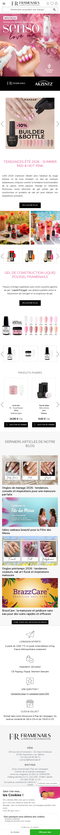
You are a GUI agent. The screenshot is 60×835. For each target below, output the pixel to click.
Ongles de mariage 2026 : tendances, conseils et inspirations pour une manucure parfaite (29, 491)
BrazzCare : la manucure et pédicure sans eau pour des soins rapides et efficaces (27, 612)
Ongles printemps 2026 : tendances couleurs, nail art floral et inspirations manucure (25, 572)
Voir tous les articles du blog (30, 622)
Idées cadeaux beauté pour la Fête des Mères (26, 531)
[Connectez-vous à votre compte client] (48, 3)
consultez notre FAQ (39, 693)
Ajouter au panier (18, 425)
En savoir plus (30, 205)
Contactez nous (18, 693)
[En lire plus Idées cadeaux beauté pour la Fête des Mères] (30, 511)
